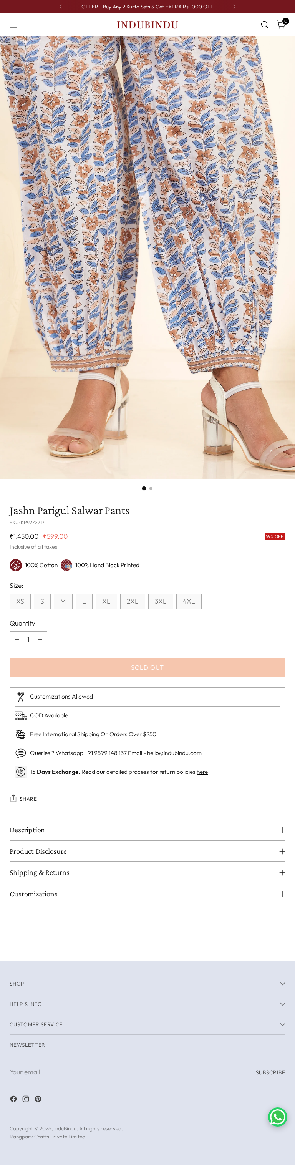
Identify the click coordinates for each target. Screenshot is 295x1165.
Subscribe (270, 1072)
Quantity (22, 623)
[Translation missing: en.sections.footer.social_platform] (14, 1100)
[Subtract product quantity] (17, 639)
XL (106, 601)
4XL (189, 601)
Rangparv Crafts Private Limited (47, 1136)
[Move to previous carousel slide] (261, 946)
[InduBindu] (147, 24)
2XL (133, 601)
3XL (161, 601)
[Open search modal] (265, 25)
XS (20, 601)
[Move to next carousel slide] (278, 946)
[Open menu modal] (14, 25)
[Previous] (60, 6)
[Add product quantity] (40, 639)
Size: (16, 585)
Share (28, 798)
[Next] (234, 6)
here (202, 771)
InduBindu (65, 1128)
